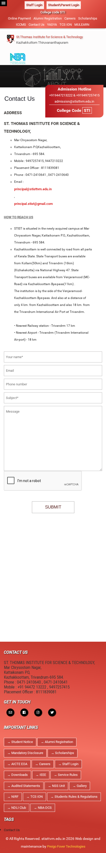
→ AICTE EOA (17, 764)
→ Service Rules (66, 775)
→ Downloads (17, 775)
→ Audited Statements (23, 786)
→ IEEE (41, 775)
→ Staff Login (68, 764)
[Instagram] (38, 712)
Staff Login (34, 5)
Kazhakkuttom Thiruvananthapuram (42, 42)
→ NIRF (13, 796)
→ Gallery (80, 786)
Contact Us (37, 24)
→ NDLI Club (16, 808)
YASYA (52, 24)
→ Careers (42, 764)
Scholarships (87, 18)
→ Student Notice (20, 742)
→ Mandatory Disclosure (25, 753)
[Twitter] (52, 712)
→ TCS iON (34, 796)
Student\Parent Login (63, 5)
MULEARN (81, 24)
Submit (53, 507)
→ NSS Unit (56, 786)
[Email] (10, 712)
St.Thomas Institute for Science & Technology (49, 37)
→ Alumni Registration (57, 742)
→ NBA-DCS (43, 808)
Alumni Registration (47, 18)
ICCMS (21, 24)
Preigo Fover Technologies (66, 846)
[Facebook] (24, 712)
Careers (70, 18)
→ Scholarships (62, 753)
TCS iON (65, 24)
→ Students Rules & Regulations (74, 796)
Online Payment (19, 18)
